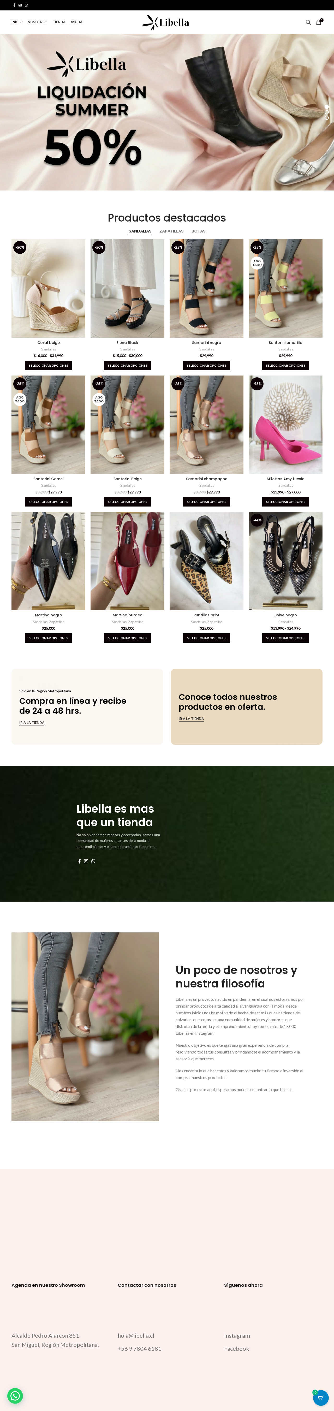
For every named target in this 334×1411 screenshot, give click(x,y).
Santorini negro (206, 342)
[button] (15, 1396)
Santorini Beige (128, 478)
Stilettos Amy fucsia (286, 478)
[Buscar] (308, 22)
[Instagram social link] (20, 5)
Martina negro (48, 615)
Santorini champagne (206, 478)
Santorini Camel (48, 478)
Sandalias (48, 349)
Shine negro (286, 615)
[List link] (167, 1335)
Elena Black (127, 342)
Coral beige (48, 342)
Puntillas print (206, 615)
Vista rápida (81, 247)
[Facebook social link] (14, 5)
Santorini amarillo (285, 342)
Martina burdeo (127, 615)
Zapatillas (56, 622)
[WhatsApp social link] (26, 5)
